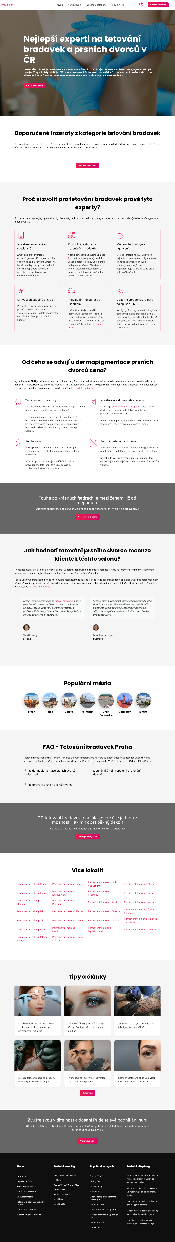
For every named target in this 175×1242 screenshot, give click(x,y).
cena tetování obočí (84, 388)
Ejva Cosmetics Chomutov (65, 1175)
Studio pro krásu (61, 1194)
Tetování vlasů (97, 1222)
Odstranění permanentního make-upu (103, 1198)
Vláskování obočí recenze (29, 1214)
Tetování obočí (97, 1204)
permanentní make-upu (124, 406)
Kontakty (21, 1176)
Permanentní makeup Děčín (31, 911)
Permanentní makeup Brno (138, 893)
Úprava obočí (96, 1227)
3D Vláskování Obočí (27, 1186)
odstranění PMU (41, 586)
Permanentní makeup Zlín (30, 920)
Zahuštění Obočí (25, 1196)
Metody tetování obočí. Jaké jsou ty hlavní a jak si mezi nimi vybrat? (36, 1079)
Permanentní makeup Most (102, 902)
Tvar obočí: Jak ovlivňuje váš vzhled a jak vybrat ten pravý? (87, 1079)
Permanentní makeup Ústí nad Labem (102, 884)
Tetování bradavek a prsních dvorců (30, 1203)
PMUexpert (7, 5)
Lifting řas (95, 1181)
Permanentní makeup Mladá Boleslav (32, 938)
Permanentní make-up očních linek (104, 1216)
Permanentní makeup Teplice (103, 920)
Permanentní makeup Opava (67, 920)
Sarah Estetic (59, 1189)
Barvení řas (95, 1191)
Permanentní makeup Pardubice (63, 902)
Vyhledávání (75, 5)
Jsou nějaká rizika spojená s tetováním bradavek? (116, 772)
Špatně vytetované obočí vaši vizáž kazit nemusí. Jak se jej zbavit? (136, 1079)
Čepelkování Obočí (25, 1181)
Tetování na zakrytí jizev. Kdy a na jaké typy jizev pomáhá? (136, 1025)
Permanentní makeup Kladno (139, 884)
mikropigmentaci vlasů (85, 325)
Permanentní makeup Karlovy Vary (63, 893)
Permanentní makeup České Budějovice (139, 911)
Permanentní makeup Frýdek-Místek (99, 929)
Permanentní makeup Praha (32, 884)
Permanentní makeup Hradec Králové (67, 938)
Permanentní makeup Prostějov (99, 893)
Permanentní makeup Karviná (140, 902)
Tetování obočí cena (26, 1191)
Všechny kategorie (97, 5)
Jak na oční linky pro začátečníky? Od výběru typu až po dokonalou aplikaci (86, 1027)
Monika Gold (59, 1203)
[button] (17, 621)
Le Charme (58, 1180)
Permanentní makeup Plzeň (31, 929)
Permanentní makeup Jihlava (32, 893)
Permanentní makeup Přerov (67, 911)
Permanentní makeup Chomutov (141, 929)
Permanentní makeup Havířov (63, 929)
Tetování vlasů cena (26, 1209)
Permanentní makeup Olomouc (28, 902)
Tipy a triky (118, 5)
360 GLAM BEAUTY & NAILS (66, 1184)
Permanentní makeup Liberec (68, 884)
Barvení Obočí (96, 1176)
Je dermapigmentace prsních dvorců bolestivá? (50, 772)
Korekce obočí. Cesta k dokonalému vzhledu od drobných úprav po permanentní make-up (36, 1027)
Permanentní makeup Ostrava (104, 911)
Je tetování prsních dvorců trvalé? (50, 784)
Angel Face (58, 1199)
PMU (70, 258)
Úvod (60, 5)
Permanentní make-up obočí (103, 1209)
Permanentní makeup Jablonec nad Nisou (140, 920)
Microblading (96, 1186)
